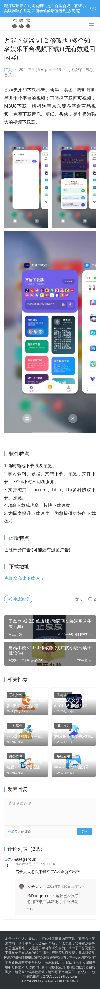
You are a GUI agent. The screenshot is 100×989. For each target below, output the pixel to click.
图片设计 (63, 725)
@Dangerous (40, 895)
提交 (84, 831)
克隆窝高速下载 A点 (24, 578)
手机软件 (76, 69)
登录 (11, 831)
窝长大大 (35, 886)
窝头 (8, 69)
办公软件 (15, 756)
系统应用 (63, 756)
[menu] (91, 24)
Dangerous (25, 859)
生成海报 (20, 599)
